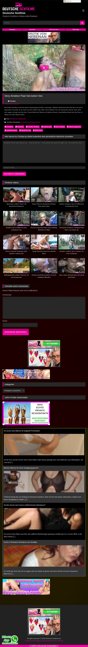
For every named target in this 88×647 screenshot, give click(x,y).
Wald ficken (38, 130)
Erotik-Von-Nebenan (18, 119)
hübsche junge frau (75, 126)
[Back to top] (81, 641)
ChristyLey (25, 122)
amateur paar (47, 126)
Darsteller (32, 29)
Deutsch (68, 1)
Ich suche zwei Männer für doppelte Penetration (22, 431)
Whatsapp (76, 29)
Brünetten (21, 126)
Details (13, 101)
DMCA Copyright (42, 641)
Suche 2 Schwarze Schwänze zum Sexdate (20, 542)
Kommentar (7, 295)
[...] (11, 462)
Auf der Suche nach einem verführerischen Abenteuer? (24, 505)
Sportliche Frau (26, 130)
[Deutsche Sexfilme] (44, 7)
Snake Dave (35, 122)
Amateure (10, 126)
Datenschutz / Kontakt (55, 641)
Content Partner (30, 641)
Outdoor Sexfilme (33, 126)
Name (5, 321)
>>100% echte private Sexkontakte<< (44, 646)
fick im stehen (60, 126)
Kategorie (12, 29)
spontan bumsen (12, 130)
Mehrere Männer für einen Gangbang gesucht (21, 468)
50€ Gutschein (53, 29)
